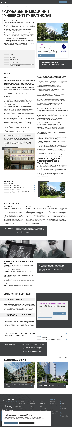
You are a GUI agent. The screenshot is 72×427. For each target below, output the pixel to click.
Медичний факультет (14, 185)
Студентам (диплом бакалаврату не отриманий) (52, 339)
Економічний (22, 405)
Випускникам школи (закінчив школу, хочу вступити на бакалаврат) (53, 336)
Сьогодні (12, 56)
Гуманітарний (22, 403)
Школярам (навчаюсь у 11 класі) (49, 334)
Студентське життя (14, 59)
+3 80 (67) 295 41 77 (54, 411)
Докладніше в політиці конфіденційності (32, 419)
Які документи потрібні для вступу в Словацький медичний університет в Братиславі (22, 64)
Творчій (21, 408)
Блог (41, 406)
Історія (11, 54)
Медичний (21, 406)
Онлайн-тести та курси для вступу (43, 409)
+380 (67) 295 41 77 (53, 401)
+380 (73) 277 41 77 (53, 405)
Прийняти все (11, 422)
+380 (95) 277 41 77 (53, 403)
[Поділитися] (66, 20)
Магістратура (32, 403)
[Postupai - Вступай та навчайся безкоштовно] (9, 2)
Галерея (41, 405)
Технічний (21, 401)
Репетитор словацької (31, 409)
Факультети (12, 57)
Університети (42, 403)
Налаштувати (41, 422)
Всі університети (9, 6)
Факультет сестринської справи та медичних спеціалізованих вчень (19, 192)
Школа (30, 406)
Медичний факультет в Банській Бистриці (18, 187)
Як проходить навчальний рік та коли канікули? (19, 60)
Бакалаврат (31, 401)
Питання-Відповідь (14, 62)
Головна (2, 6)
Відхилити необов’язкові (26, 422)
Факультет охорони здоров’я (16, 189)
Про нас (41, 401)
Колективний (32, 405)
